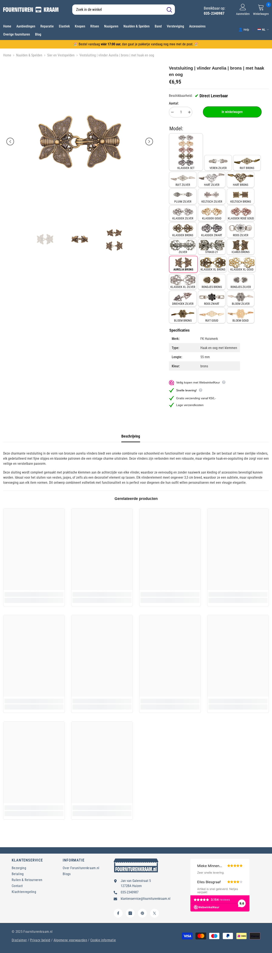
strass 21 (211, 252)
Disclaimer (19, 940)
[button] (10, 141)
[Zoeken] (123, 9)
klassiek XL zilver (182, 287)
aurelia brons (183, 269)
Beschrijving (130, 436)
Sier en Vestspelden (61, 55)
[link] (244, 29)
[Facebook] (118, 913)
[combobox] (118, 9)
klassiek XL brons (213, 269)
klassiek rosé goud (241, 218)
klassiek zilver (182, 218)
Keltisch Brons (240, 201)
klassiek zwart (211, 235)
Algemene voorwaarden (70, 940)
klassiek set (185, 168)
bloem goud (240, 320)
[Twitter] (154, 913)
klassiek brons (182, 235)
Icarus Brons (240, 252)
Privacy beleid (40, 940)
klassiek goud (211, 218)
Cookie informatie (103, 940)
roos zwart (211, 303)
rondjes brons (212, 287)
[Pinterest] (142, 913)
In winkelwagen (232, 112)
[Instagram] (130, 913)
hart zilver (211, 184)
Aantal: (174, 103)
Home (7, 55)
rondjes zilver (241, 287)
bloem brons (183, 320)
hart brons (240, 184)
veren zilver (218, 168)
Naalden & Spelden (29, 55)
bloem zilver (240, 303)
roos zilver (240, 235)
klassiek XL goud (242, 269)
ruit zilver (183, 184)
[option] (79, 141)
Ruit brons (247, 168)
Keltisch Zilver (211, 201)
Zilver (183, 252)
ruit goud (211, 320)
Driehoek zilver (182, 303)
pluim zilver (182, 201)
